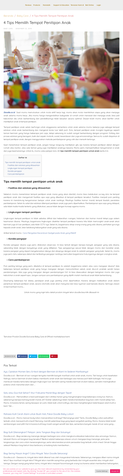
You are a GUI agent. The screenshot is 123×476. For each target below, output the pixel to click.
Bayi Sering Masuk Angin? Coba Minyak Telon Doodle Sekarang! (35, 453)
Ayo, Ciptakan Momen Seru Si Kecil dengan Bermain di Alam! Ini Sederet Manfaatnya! (46, 371)
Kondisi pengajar (15, 171)
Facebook (23, 356)
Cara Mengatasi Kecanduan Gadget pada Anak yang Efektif (49, 233)
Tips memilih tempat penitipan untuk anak (22, 162)
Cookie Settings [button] (101, 471)
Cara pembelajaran (16, 174)
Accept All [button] (115, 471)
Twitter (33, 356)
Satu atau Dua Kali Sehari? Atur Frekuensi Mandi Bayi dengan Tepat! (38, 392)
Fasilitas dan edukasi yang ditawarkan (24, 165)
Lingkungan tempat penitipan (20, 168)
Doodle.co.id (9, 112)
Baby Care (22, 15)
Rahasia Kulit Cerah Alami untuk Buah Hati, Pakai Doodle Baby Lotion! (39, 414)
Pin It (54, 356)
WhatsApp (44, 356)
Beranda (8, 15)
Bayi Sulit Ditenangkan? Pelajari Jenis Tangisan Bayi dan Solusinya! (37, 432)
